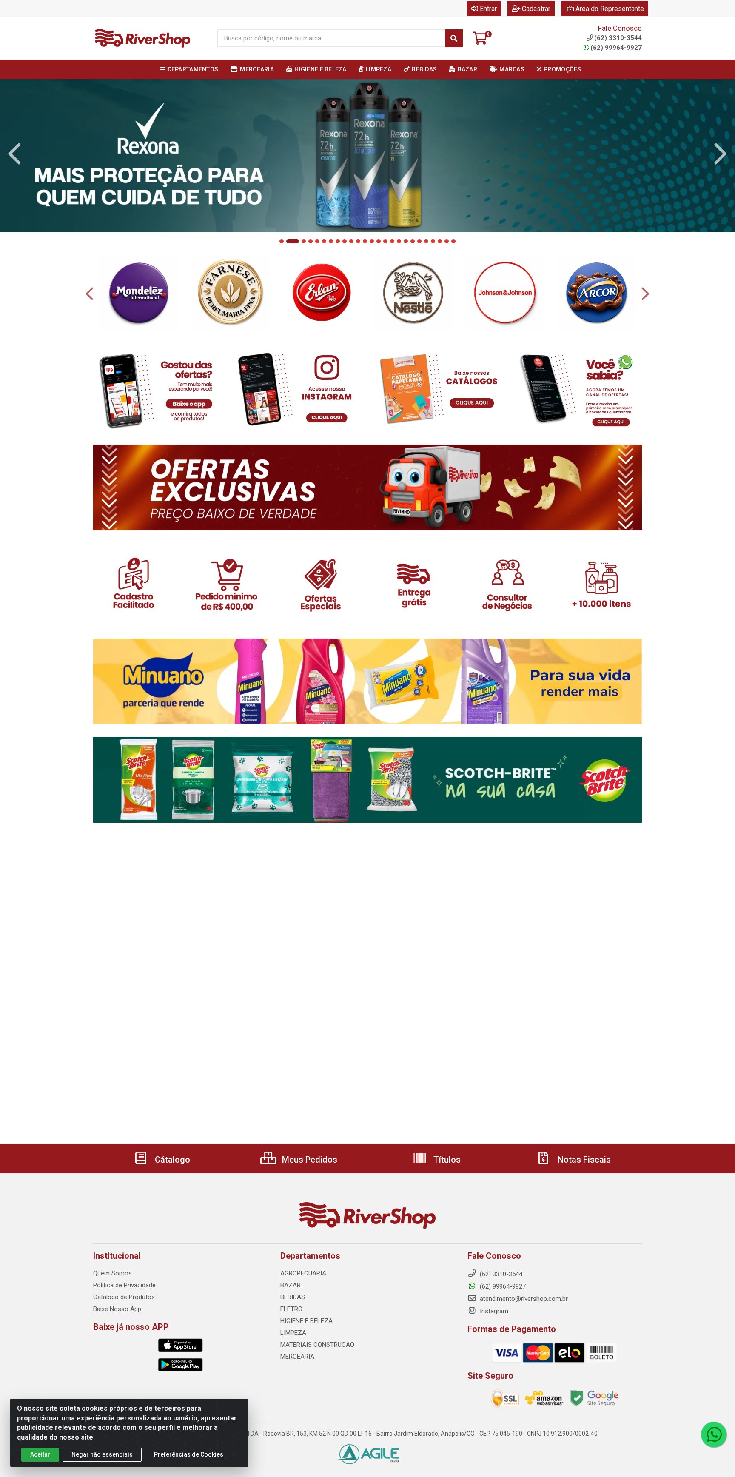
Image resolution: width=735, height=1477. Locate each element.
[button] (281, 241)
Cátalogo (171, 1160)
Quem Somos (112, 1273)
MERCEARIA (297, 1356)
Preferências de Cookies (188, 1454)
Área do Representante (609, 9)
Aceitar (40, 1454)
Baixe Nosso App (117, 1309)
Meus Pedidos (308, 1160)
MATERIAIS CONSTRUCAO (317, 1345)
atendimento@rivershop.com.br (523, 1299)
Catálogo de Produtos (124, 1297)
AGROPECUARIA (303, 1273)
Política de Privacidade (124, 1285)
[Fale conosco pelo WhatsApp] (713, 1434)
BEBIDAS (292, 1297)
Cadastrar (536, 9)
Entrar (488, 9)
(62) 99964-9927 (616, 47)
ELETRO (291, 1309)
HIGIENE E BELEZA (306, 1321)
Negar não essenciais (102, 1454)
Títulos (446, 1160)
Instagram (493, 1311)
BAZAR (290, 1285)
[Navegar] (14, 154)
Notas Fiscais (583, 1160)
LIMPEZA (293, 1333)
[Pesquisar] (454, 38)
